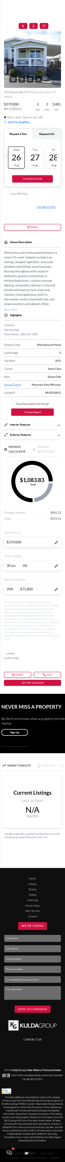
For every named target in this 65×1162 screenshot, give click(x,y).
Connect (33, 916)
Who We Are (32, 911)
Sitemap (55, 1158)
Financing (32, 900)
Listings (32, 884)
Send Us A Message (32, 1009)
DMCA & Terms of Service (35, 1158)
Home (32, 878)
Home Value (32, 905)
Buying (32, 889)
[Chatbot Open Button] (9, 1152)
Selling (32, 894)
